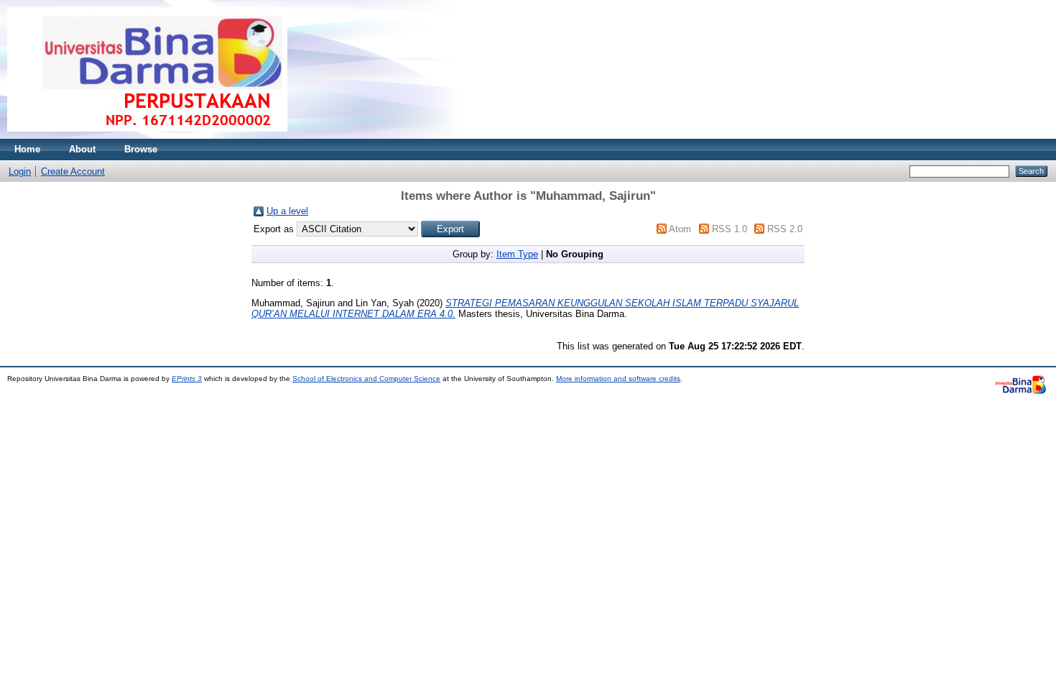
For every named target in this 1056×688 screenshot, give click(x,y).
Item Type (517, 254)
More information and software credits (618, 378)
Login (20, 171)
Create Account (73, 171)
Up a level (287, 211)
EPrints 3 (187, 378)
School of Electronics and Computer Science (366, 378)
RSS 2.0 (784, 229)
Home (27, 149)
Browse (140, 149)
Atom (680, 229)
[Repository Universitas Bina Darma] (147, 135)
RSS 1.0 (729, 229)
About (82, 149)
